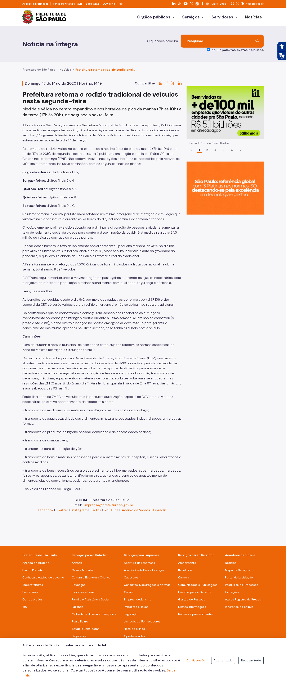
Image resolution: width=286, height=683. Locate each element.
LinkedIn (159, 510)
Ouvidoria (109, 4)
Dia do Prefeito (32, 570)
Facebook (45, 510)
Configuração (196, 660)
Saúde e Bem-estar (85, 629)
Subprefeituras (32, 585)
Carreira (183, 577)
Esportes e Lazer (83, 592)
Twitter (62, 510)
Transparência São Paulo (67, 4)
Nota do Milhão (134, 629)
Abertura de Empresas (139, 563)
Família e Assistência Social (90, 599)
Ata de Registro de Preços (243, 599)
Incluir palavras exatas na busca (237, 50)
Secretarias (30, 592)
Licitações (232, 592)
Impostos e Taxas (136, 607)
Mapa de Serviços (237, 570)
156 (121, 4)
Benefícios (185, 570)
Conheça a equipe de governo (43, 577)
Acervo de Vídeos (136, 510)
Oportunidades (134, 636)
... (224, 150)
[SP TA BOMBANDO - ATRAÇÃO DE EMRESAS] (225, 112)
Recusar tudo (251, 660)
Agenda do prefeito (35, 563)
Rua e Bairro (80, 621)
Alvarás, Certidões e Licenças (144, 570)
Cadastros (131, 577)
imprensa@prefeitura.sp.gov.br (108, 505)
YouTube (111, 510)
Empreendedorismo (137, 599)
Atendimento (187, 563)
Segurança (79, 636)
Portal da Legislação (239, 577)
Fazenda (77, 607)
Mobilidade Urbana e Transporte (94, 614)
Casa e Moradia (82, 570)
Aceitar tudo (223, 660)
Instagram (79, 510)
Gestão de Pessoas (191, 599)
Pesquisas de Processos (241, 585)
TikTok (96, 510)
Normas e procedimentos (196, 614)
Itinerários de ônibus (239, 607)
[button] (241, 149)
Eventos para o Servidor (194, 592)
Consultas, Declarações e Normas (147, 585)
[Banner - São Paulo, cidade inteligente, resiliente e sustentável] (225, 188)
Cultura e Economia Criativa (91, 577)
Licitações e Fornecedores (142, 621)
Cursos (129, 592)
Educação (79, 585)
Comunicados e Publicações (197, 585)
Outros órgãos (32, 599)
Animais (77, 563)
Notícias (65, 69)
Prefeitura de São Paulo (39, 69)
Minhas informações (192, 607)
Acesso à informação (35, 4)
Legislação (92, 4)
